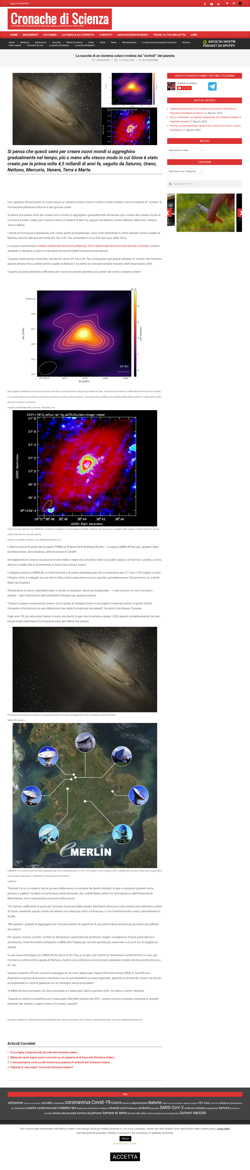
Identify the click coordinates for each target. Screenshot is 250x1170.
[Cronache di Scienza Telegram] (212, 89)
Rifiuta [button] (125, 1138)
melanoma (82, 1108)
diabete (154, 1102)
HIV (200, 1103)
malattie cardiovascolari (41, 1108)
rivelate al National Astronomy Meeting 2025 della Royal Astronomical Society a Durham (93, 246)
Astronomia (150, 60)
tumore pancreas (171, 1113)
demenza (126, 1103)
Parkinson (132, 1108)
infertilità (214, 1103)
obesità (114, 1108)
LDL (12, 1108)
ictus (207, 1103)
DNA (164, 1103)
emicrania (171, 1103)
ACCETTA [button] (125, 1156)
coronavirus (78, 1102)
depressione (139, 1103)
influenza (224, 1103)
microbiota (93, 1108)
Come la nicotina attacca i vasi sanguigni (204, 220)
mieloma (103, 1108)
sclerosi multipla (195, 1108)
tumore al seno (115, 1113)
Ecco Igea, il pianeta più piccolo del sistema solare (44, 1052)
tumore (224, 1108)
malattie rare (67, 1108)
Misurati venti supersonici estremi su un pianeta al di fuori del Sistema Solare (62, 1057)
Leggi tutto (223, 1128)
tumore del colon (136, 1113)
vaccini (199, 1112)
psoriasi (155, 1108)
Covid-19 (101, 1102)
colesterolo (58, 1103)
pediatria (144, 1108)
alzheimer (15, 1103)
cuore (116, 1102)
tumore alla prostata (64, 1113)
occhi (123, 1108)
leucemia (20, 1108)
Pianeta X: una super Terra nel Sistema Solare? (41, 1067)
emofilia (179, 1103)
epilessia (187, 1103)
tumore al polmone (89, 1113)
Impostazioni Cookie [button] (125, 1143)
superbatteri (212, 1108)
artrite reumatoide (32, 1103)
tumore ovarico (154, 1113)
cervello (46, 1103)
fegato (195, 1103)
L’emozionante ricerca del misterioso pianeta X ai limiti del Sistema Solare (60, 1062)
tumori (186, 1112)
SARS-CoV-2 (172, 1107)
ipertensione (236, 1103)
